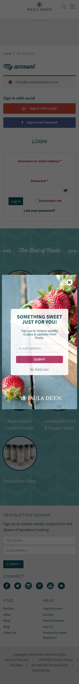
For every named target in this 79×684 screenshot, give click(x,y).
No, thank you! (39, 369)
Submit (39, 359)
